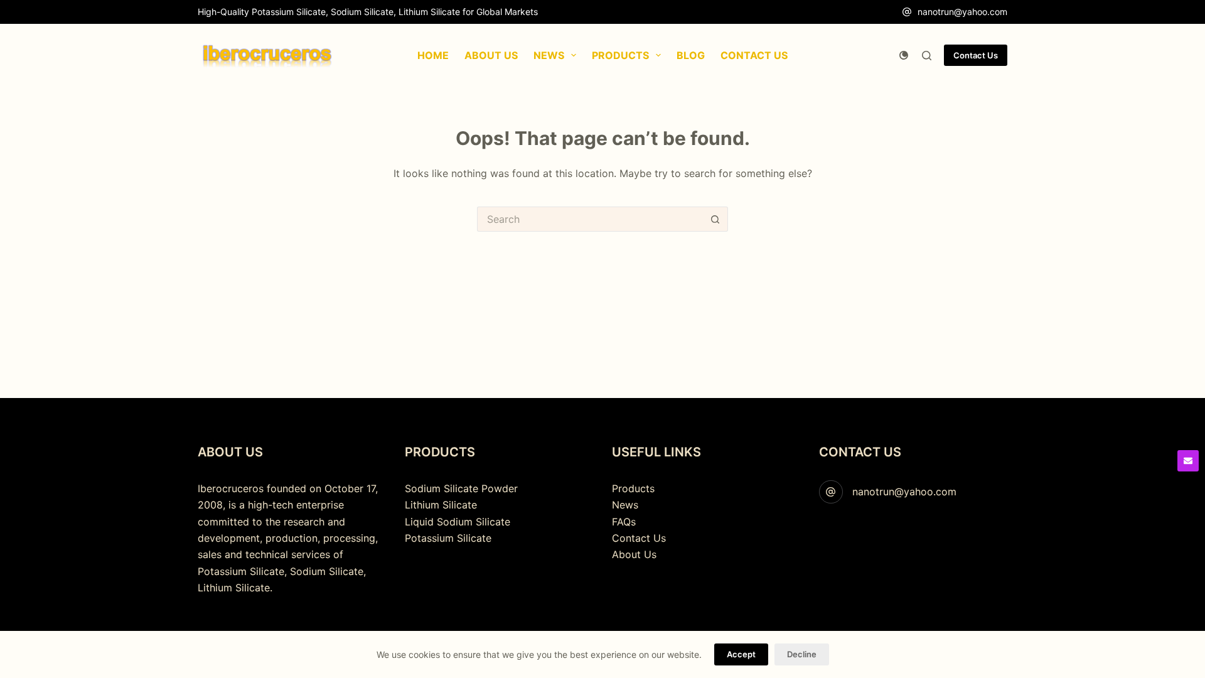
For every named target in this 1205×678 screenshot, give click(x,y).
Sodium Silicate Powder (461, 488)
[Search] (926, 55)
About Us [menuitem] (491, 55)
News (625, 504)
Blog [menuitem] (691, 55)
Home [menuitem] (433, 55)
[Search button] (715, 219)
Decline (802, 654)
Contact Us (975, 55)
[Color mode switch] (903, 55)
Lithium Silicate (441, 504)
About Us (634, 554)
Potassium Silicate (448, 538)
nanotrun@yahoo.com (962, 11)
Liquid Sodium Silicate (457, 521)
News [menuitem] (548, 55)
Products (633, 488)
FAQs (624, 521)
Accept (741, 654)
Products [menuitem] (620, 55)
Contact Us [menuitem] (754, 55)
